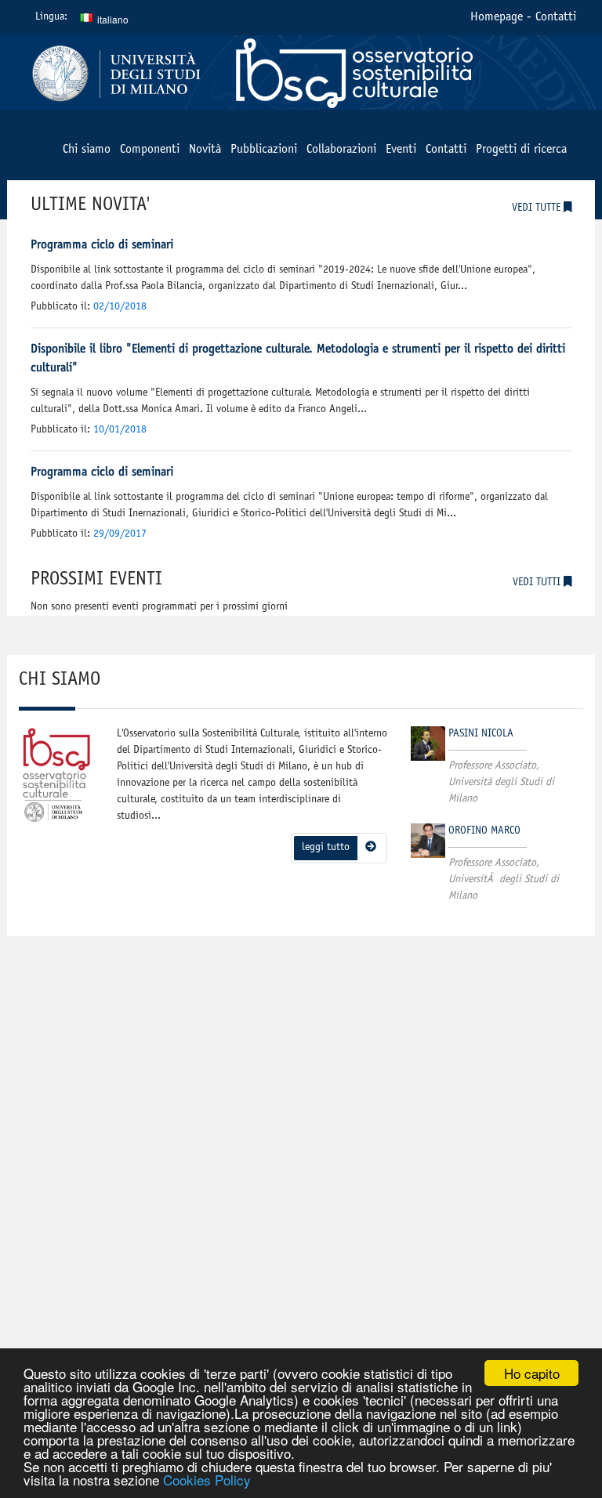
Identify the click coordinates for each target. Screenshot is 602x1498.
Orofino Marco (484, 831)
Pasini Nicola (480, 734)
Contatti (555, 17)
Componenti (150, 149)
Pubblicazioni (263, 149)
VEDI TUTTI (538, 582)
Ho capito (532, 1373)
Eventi (401, 149)
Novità (205, 149)
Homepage (496, 17)
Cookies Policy (207, 1479)
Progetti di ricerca (521, 149)
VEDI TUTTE (538, 208)
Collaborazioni (341, 149)
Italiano (102, 19)
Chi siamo (87, 149)
